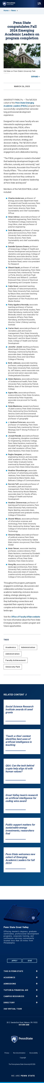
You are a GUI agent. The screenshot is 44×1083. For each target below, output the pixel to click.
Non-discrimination (19, 1053)
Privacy (7, 1053)
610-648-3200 (24, 1025)
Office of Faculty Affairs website (25, 617)
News (13, 10)
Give (30, 961)
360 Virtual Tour (13, 1009)
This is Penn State (13, 971)
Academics (11, 647)
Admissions (10, 984)
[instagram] (30, 952)
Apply (14, 961)
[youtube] (25, 952)
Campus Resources (14, 996)
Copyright (23, 1058)
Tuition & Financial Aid (16, 990)
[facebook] (13, 952)
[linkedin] (19, 952)
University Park (13, 667)
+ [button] (37, 971)
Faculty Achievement (16, 660)
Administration (28, 647)
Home (6, 10)
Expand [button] (34, 77)
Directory (9, 1003)
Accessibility (33, 1053)
